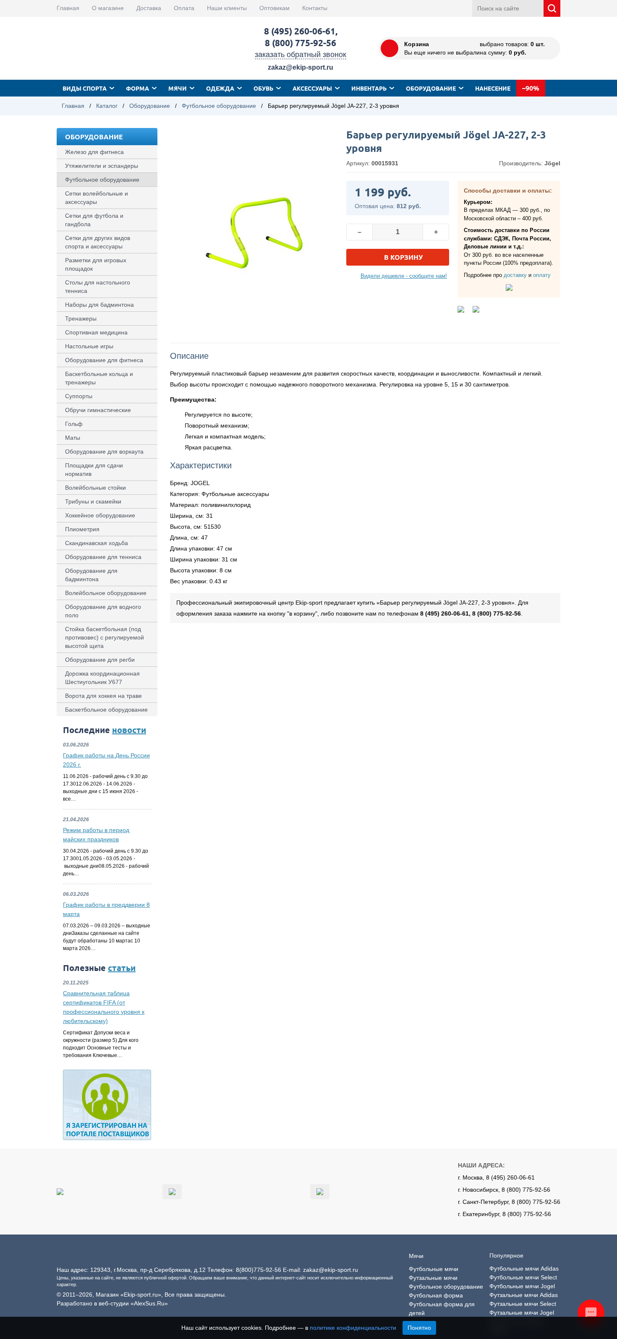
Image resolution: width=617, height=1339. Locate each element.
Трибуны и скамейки (93, 501)
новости (129, 729)
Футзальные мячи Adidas (523, 1295)
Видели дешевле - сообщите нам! (404, 276)
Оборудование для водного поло (103, 611)
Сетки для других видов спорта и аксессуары (97, 242)
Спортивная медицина (96, 332)
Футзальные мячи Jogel (521, 1312)
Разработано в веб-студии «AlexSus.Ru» (112, 1303)
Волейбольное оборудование (105, 593)
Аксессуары (312, 88)
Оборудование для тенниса (103, 556)
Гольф (74, 423)
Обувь (263, 88)
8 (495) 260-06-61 (299, 31)
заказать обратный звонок (300, 54)
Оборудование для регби (100, 659)
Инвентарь (369, 88)
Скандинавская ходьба (96, 543)
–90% (530, 88)
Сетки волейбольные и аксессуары (96, 197)
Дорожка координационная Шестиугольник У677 (102, 677)
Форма (137, 88)
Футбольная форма (436, 1295)
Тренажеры (81, 318)
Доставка (148, 8)
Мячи (177, 88)
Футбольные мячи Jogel (522, 1286)
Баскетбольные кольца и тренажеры (99, 378)
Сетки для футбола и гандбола (94, 219)
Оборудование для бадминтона (91, 574)
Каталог (107, 105)
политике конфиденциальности (353, 1327)
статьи (122, 967)
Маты (72, 437)
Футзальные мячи (433, 1277)
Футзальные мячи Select (522, 1303)
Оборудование (431, 88)
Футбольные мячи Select (523, 1277)
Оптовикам (274, 8)
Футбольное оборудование (219, 105)
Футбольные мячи (433, 1269)
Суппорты (78, 396)
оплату (542, 275)
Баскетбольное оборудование (106, 709)
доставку (515, 275)
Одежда (220, 88)
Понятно (419, 1327)
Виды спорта (85, 88)
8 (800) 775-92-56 (300, 42)
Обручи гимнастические (98, 410)
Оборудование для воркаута (104, 451)
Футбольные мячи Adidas (524, 1268)
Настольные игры (89, 346)
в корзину (403, 257)
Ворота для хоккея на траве (103, 695)
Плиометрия (82, 529)
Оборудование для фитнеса (104, 360)
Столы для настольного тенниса (97, 286)
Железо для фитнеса (94, 152)
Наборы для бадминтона (99, 304)
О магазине (108, 8)
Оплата (184, 8)
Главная (68, 8)
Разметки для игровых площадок (95, 264)
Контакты (314, 8)
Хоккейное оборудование (100, 515)
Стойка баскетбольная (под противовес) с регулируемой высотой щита (104, 637)
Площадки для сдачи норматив (94, 469)
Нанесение (492, 88)
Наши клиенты (227, 8)
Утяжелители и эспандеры (101, 165)
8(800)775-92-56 (258, 1269)
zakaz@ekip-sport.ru (300, 67)
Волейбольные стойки (95, 487)
